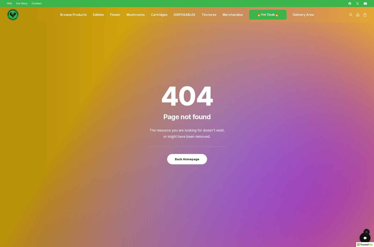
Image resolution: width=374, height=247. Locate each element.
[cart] (364, 14)
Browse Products (73, 15)
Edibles (98, 15)
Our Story (21, 3)
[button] (349, 3)
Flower (115, 15)
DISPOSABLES (184, 15)
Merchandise (233, 15)
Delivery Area (303, 15)
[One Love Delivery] (13, 15)
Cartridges (159, 15)
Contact (36, 3)
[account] (357, 14)
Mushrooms (136, 15)
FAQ (9, 3)
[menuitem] (9, 3)
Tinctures (208, 15)
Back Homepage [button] (187, 159)
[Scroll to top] (366, 232)
